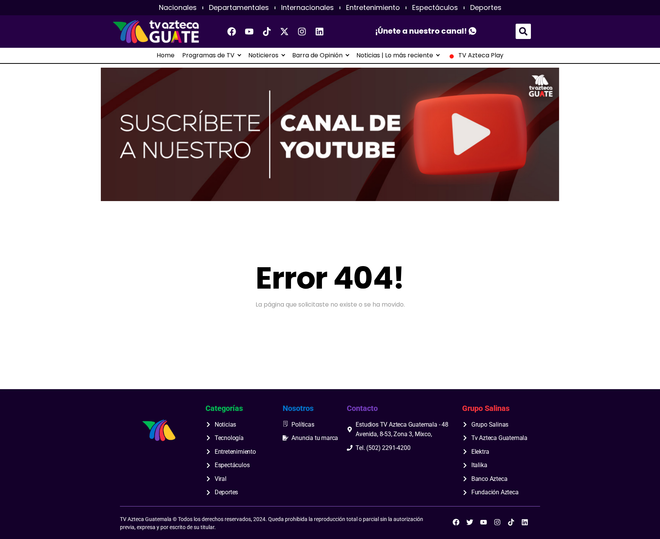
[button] (523, 31)
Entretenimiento (373, 7)
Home (166, 55)
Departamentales (239, 7)
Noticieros (263, 55)
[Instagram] (302, 31)
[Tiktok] (267, 31)
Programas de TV (208, 55)
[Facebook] (232, 31)
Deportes (485, 7)
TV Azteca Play (480, 55)
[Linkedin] (319, 31)
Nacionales (178, 7)
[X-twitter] (284, 31)
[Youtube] (249, 31)
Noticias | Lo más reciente (394, 55)
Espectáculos (435, 7)
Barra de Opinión (317, 55)
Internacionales (307, 7)
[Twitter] (470, 522)
